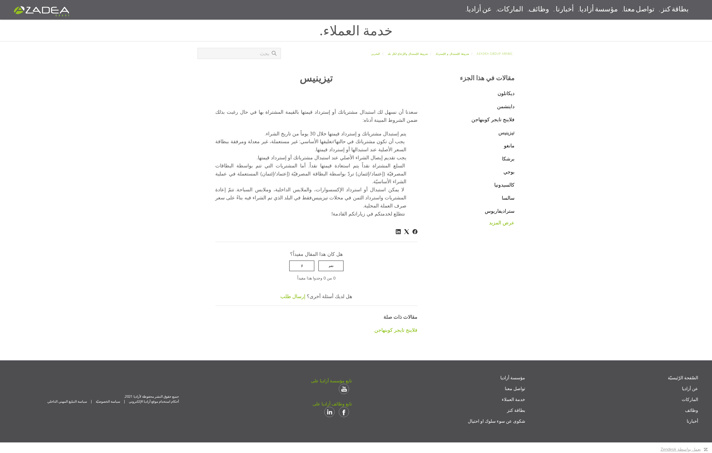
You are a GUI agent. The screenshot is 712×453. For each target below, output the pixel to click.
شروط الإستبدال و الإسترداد (452, 54)
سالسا (508, 197)
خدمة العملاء (513, 399)
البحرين (375, 54)
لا (302, 265)
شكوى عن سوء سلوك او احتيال (496, 421)
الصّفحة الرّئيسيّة (683, 378)
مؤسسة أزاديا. (598, 9)
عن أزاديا (690, 388)
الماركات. (509, 9)
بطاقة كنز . (674, 9)
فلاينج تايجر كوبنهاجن (493, 119)
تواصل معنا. (638, 9)
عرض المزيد (502, 222)
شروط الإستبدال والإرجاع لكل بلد (408, 54)
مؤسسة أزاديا (512, 378)
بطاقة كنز (516, 410)
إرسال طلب (292, 296)
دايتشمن (506, 106)
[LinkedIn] (398, 231)
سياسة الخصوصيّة (108, 401)
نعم (331, 265)
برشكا (508, 158)
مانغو (509, 145)
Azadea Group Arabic (495, 54)
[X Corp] (406, 231)
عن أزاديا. (479, 9)
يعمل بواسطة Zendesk (681, 449)
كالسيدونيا (504, 184)
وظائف (691, 410)
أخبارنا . (563, 9)
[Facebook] (414, 231)
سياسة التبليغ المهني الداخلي (67, 401)
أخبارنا (692, 421)
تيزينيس (506, 132)
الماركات (690, 399)
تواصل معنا (515, 388)
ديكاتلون (506, 93)
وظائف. (538, 9)
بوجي (509, 171)
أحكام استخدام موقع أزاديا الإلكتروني (154, 401)
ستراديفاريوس (500, 210)
